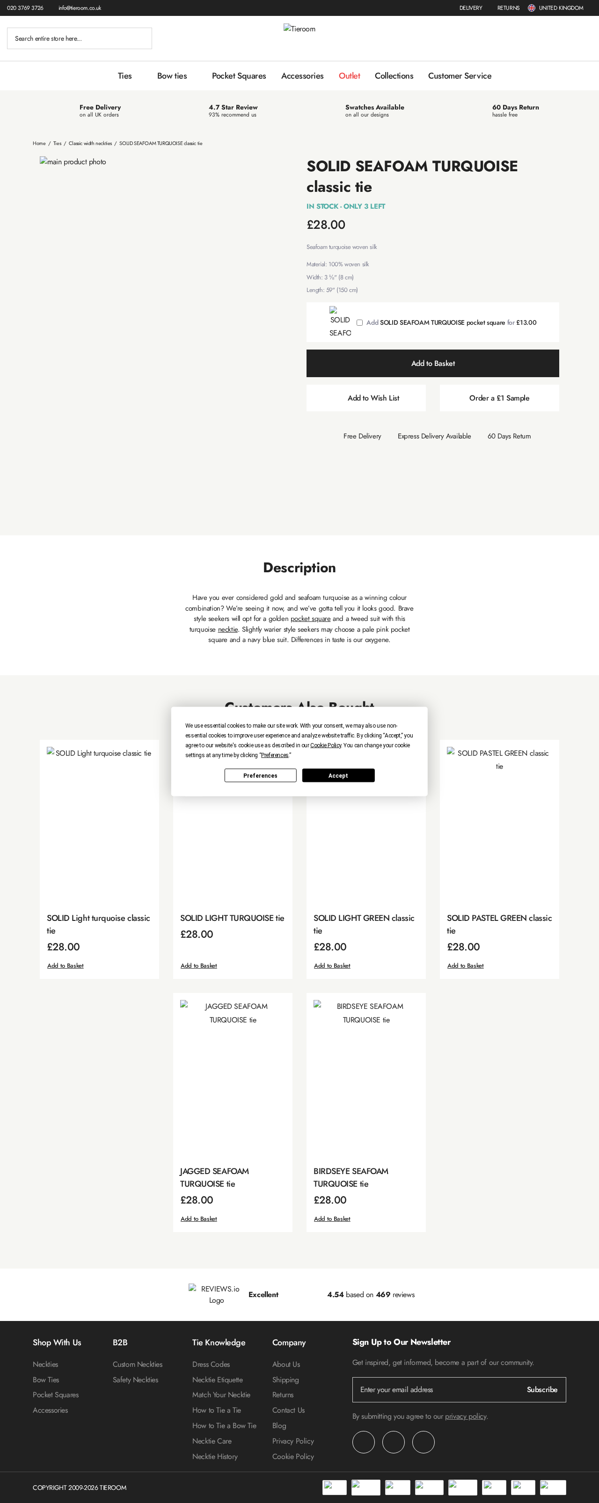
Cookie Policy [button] (325, 745)
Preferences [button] (275, 755)
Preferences (260, 775)
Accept (338, 775)
